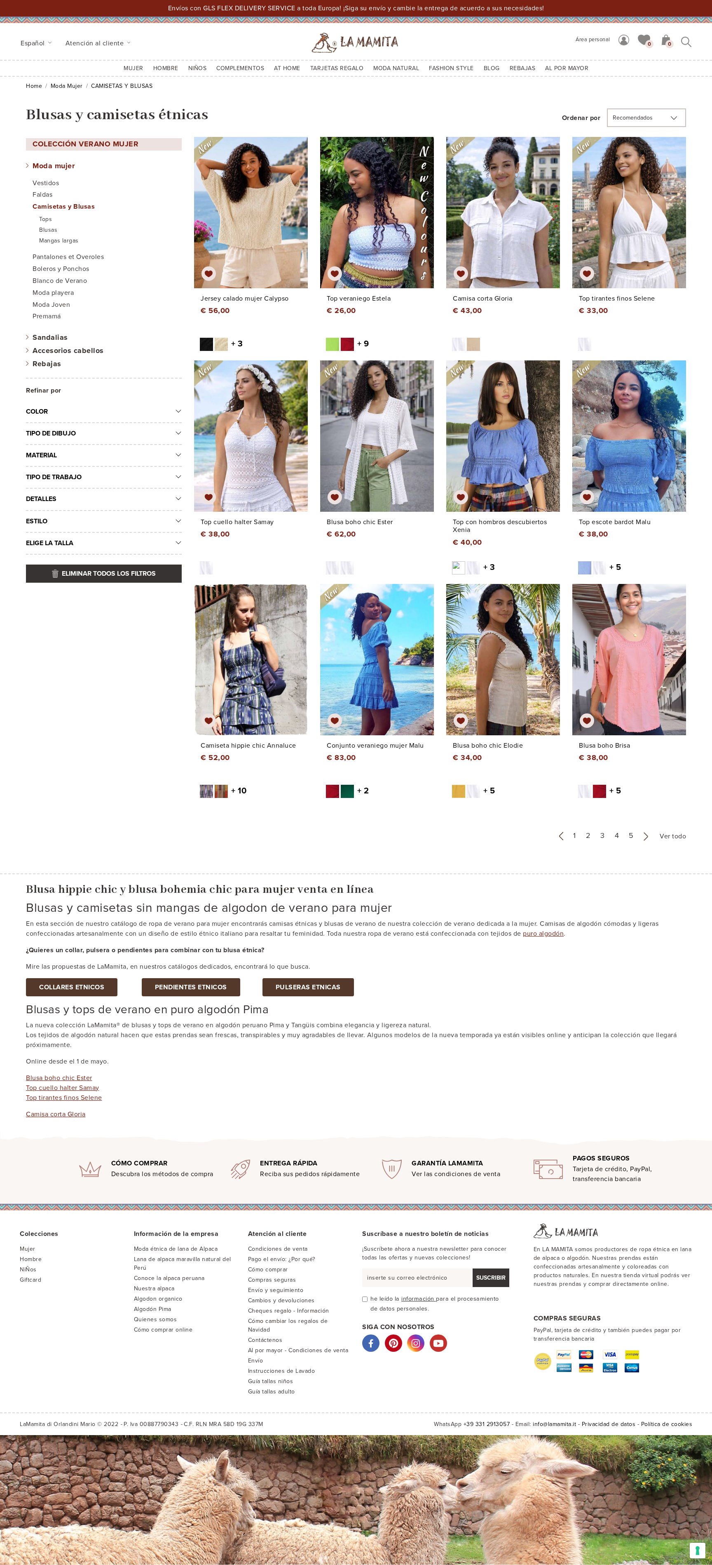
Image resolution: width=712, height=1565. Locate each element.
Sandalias (50, 337)
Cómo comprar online (163, 1329)
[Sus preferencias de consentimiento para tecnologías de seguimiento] (697, 1550)
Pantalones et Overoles (68, 257)
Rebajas (47, 363)
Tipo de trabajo (54, 477)
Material (41, 455)
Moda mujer (67, 85)
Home (34, 85)
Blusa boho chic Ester (59, 1078)
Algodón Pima (152, 1309)
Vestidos (46, 183)
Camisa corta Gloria (56, 1114)
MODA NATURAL (396, 68)
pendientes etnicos (191, 987)
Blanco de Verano (60, 281)
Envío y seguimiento (276, 1290)
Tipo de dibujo (51, 433)
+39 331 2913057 (487, 1424)
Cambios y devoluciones (281, 1300)
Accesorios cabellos (68, 350)
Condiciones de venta (278, 1248)
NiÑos (28, 1269)
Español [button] (34, 43)
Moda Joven (51, 305)
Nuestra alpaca (154, 1288)
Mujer (133, 68)
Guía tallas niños (270, 1381)
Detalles (41, 499)
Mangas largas (59, 240)
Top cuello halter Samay (62, 1088)
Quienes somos (155, 1319)
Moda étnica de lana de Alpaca (176, 1248)
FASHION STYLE (451, 68)
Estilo (36, 521)
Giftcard (30, 1279)
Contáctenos (265, 1340)
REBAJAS (523, 68)
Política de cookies (667, 1424)
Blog (492, 68)
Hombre (165, 68)
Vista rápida (253, 220)
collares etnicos (71, 987)
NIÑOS (197, 68)
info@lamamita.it (554, 1424)
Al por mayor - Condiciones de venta (298, 1350)
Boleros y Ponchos (61, 269)
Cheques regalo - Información (288, 1310)
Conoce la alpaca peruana (169, 1278)
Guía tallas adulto (271, 1391)
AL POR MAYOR (566, 68)
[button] (644, 39)
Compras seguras (272, 1279)
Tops (45, 219)
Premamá (47, 316)
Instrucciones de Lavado (281, 1370)
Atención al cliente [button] (96, 43)
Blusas (48, 229)
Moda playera (53, 293)
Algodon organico (158, 1298)
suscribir (491, 1277)
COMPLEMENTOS (240, 68)
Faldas (42, 195)
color (37, 411)
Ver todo (673, 836)
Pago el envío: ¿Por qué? (281, 1259)
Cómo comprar (268, 1269)
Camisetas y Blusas (64, 206)
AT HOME (287, 68)
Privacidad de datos (609, 1424)
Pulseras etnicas (308, 987)
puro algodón (543, 934)
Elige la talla (49, 543)
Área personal (593, 39)
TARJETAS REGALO (337, 68)
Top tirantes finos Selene (64, 1098)
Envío (255, 1360)
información (418, 1298)
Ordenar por (581, 118)
